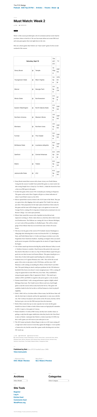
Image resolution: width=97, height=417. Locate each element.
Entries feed (18, 397)
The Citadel (28, 341)
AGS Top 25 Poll (27, 8)
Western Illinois (35, 341)
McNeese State (17, 339)
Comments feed (20, 400)
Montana (28, 339)
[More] (58, 8)
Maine (56, 337)
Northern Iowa (53, 339)
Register (17, 392)
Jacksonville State (49, 337)
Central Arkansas (19, 337)
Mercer (23, 339)
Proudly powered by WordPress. (30, 411)
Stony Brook (21, 341)
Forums (47, 8)
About (53, 8)
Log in (16, 394)
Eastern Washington (29, 337)
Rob (16, 25)
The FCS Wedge (20, 5)
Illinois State (42, 337)
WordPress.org (20, 402)
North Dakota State (35, 339)
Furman (36, 337)
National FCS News (33, 335)
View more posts (20, 352)
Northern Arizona (45, 339)
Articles (39, 8)
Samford (16, 341)
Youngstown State (43, 341)
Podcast (17, 8)
